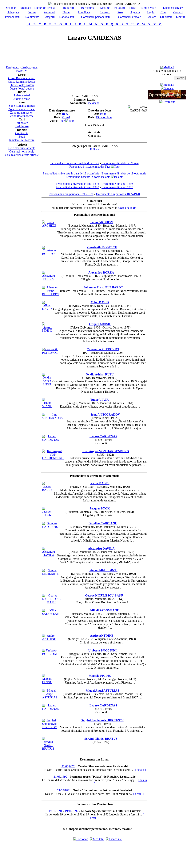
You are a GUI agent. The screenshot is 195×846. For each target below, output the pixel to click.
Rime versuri (148, 7)
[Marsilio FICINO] (47, 682)
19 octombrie (104, 117)
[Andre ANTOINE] (49, 639)
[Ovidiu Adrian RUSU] (47, 384)
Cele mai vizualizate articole (22, 155)
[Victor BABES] (47, 489)
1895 (65, 113)
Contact (178, 12)
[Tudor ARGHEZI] (49, 225)
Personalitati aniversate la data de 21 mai (74, 163)
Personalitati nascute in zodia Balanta (88, 176)
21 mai (66, 117)
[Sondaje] (167, 88)
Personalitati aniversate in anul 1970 (77, 187)
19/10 (52, 811)
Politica (94, 149)
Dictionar (10, 7)
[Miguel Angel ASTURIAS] (49, 697)
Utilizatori (166, 17)
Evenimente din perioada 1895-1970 (118, 194)
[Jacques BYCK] (47, 515)
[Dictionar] (80, 839)
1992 (75, 811)
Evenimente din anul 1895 (117, 183)
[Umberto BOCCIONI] (49, 653)
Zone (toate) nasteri (21, 112)
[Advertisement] (22, 46)
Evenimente (32, 17)
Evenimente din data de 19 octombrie (123, 173)
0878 (72, 766)
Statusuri (105, 12)
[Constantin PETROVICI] (50, 352)
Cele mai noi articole (21, 151)
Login (150, 12)
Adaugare (13, 12)
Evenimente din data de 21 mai (120, 163)
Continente (21, 133)
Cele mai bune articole (21, 148)
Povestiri (119, 7)
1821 (68, 790)
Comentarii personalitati (95, 17)
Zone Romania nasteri (22, 105)
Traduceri (68, 7)
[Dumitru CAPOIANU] (50, 526)
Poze (120, 12)
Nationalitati (66, 17)
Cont (163, 12)
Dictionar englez (173, 7)
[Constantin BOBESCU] (49, 253)
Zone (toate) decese (22, 116)
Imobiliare (84, 12)
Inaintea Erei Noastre (21, 140)
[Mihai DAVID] (47, 308)
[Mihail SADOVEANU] (52, 613)
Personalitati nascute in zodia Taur (90, 166)
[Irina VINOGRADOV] (52, 418)
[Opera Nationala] (167, 98)
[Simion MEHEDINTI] (50, 573)
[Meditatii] (167, 67)
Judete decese (22, 98)
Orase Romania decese (21, 81)
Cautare (151, 17)
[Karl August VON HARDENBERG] (53, 458)
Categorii (49, 17)
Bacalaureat (88, 7)
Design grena (30, 67)
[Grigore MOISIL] (47, 330)
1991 (59, 811)
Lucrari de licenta (44, 7)
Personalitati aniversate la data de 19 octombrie (71, 173)
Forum (32, 12)
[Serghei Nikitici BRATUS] (48, 748)
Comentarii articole (129, 17)
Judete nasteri (22, 95)
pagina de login (127, 207)
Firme (66, 12)
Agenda (135, 12)
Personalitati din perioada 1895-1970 (71, 194)
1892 (64, 776)
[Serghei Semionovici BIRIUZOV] (49, 727)
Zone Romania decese (21, 109)
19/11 (68, 811)
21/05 (65, 766)
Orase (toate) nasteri (22, 85)
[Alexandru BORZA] (48, 279)
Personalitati (12, 17)
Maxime (105, 7)
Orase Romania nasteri (21, 78)
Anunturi (49, 12)
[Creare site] (167, 101)
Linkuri (180, 17)
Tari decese (22, 126)
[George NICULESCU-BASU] (51, 602)
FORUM (21, 70)
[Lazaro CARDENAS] (50, 439)
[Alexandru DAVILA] (48, 555)
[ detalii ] (140, 769)
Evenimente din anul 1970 (117, 187)
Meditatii (25, 7)
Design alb (12, 67)
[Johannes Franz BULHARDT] (50, 294)
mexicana (93, 103)
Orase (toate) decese (22, 88)
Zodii (21, 136)
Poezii (132, 7)
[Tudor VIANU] (47, 406)
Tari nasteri (21, 122)
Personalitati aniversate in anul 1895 (77, 183)
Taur (62, 120)
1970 (103, 113)
